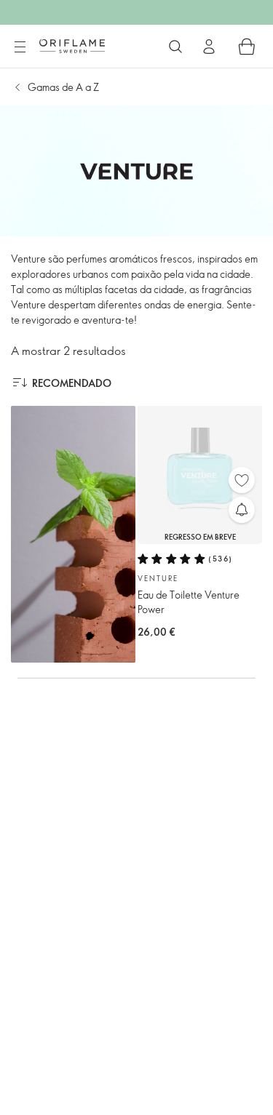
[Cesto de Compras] (247, 46)
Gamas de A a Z (63, 87)
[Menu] (19, 47)
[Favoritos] (242, 480)
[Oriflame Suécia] (72, 46)
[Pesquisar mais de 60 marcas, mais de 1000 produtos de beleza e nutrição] (175, 46)
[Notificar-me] (242, 510)
